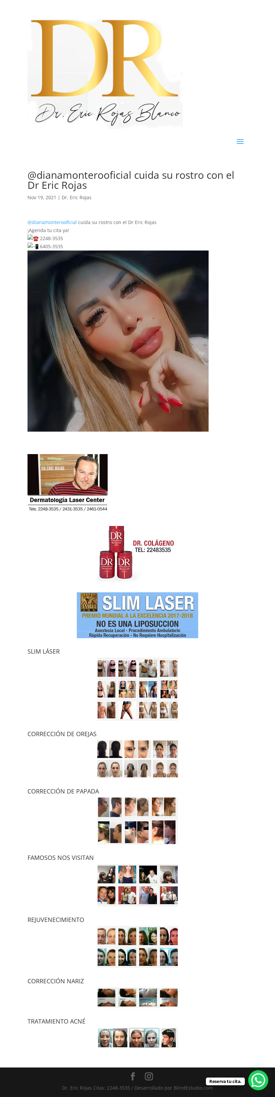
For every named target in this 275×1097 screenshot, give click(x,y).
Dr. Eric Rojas (77, 197)
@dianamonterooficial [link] (52, 222)
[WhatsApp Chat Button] (258, 1080)
